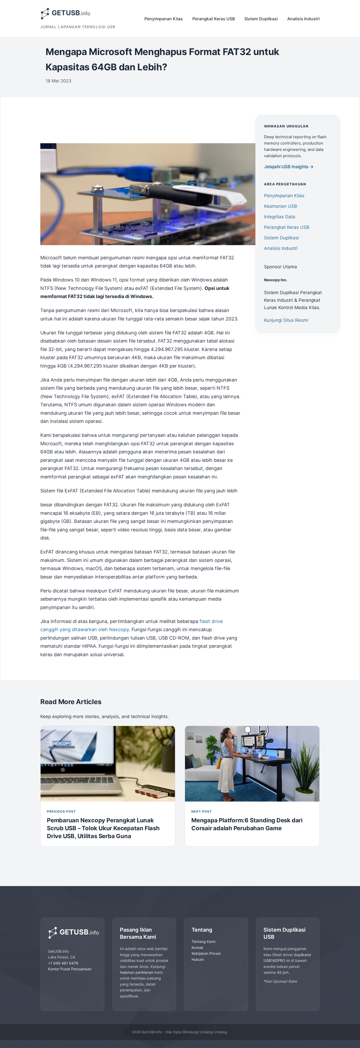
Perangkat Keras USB (213, 18)
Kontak (197, 947)
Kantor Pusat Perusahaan (69, 969)
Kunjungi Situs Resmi (286, 320)
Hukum (198, 959)
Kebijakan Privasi (206, 953)
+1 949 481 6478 (63, 963)
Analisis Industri (303, 18)
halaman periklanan (136, 972)
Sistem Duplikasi (261, 18)
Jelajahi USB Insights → (289, 167)
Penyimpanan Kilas (163, 18)
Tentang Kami (203, 941)
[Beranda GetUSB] (72, 932)
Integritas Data (279, 216)
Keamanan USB (280, 206)
